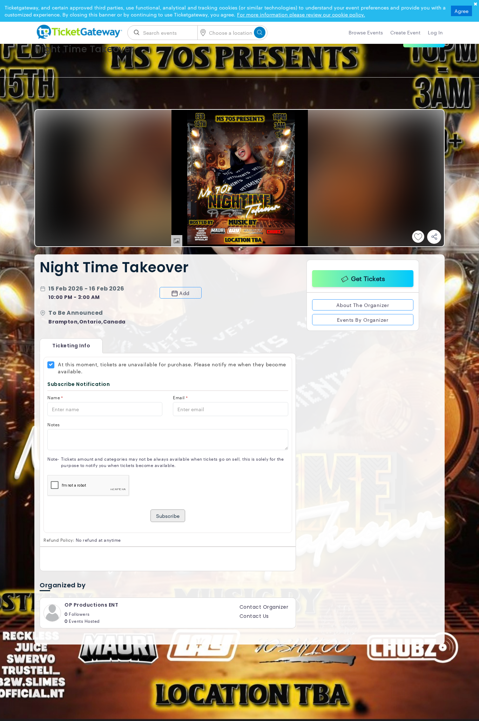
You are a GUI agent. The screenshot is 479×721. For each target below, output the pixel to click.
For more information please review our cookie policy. (301, 14)
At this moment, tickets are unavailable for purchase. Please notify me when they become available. (172, 368)
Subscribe (168, 515)
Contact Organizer (264, 606)
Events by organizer (363, 318)
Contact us (254, 616)
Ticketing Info (64, 345)
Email (180, 397)
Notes (53, 424)
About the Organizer (362, 303)
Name (55, 397)
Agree (461, 10)
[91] (78, 30)
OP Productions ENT (91, 604)
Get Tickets (368, 277)
